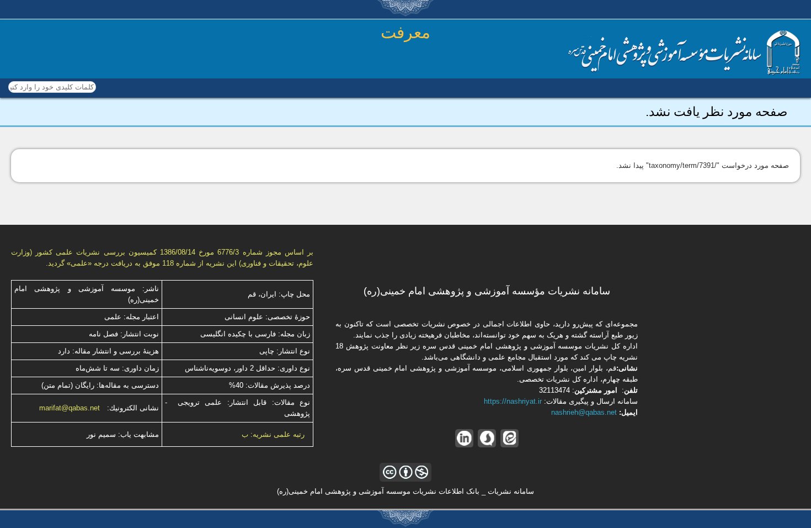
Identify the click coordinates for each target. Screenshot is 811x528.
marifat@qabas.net (69, 408)
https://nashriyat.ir (513, 401)
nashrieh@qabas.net (584, 412)
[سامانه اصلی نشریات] (684, 72)
